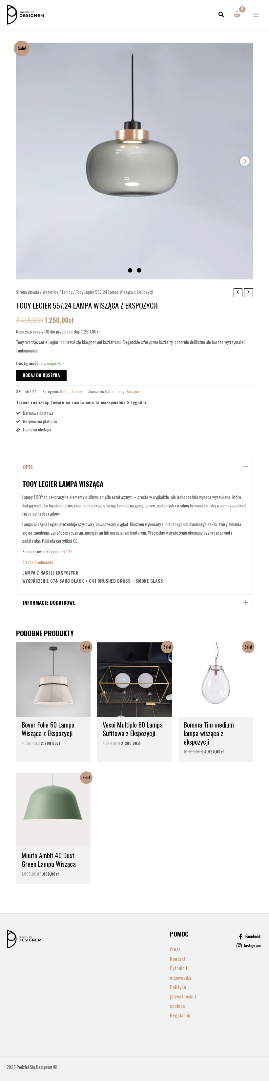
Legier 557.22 (60, 551)
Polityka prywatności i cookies (183, 996)
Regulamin (180, 1015)
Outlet (65, 391)
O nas (175, 949)
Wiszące (132, 391)
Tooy (120, 391)
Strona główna (27, 292)
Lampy (67, 292)
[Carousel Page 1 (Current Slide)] (130, 270)
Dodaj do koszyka (41, 375)
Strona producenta (38, 562)
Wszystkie (50, 292)
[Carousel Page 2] (139, 270)
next (245, 161)
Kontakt (178, 958)
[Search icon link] (221, 14)
